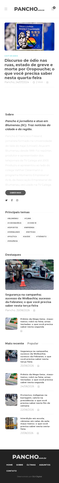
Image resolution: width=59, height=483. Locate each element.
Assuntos (44, 465)
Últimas (31, 465)
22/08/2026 (27, 409)
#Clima (27, 219)
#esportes (12, 228)
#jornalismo (13, 232)
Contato (11, 471)
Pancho (10, 82)
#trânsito (41, 237)
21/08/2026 (26, 433)
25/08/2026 (23, 310)
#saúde (26, 237)
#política (12, 237)
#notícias (30, 232)
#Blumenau (12, 219)
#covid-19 (31, 223)
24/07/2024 (22, 82)
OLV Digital (37, 476)
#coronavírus (14, 223)
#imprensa (29, 228)
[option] (29, 296)
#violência (12, 241)
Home (9, 465)
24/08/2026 (27, 386)
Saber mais (15, 193)
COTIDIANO (11, 56)
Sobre (19, 465)
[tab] (14, 343)
